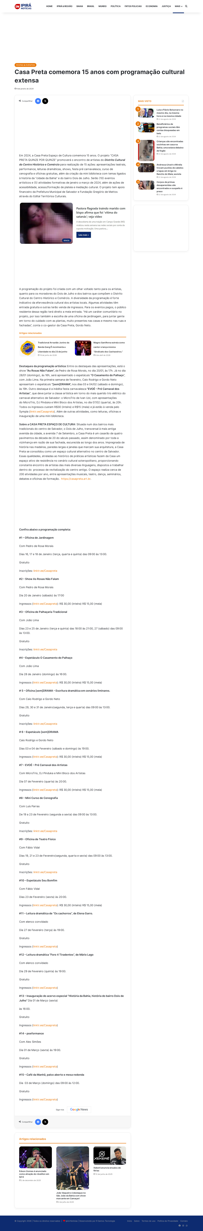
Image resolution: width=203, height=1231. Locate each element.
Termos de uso (148, 1221)
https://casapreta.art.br (76, 478)
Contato (184, 1221)
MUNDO (103, 6)
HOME (49, 6)
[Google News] (79, 1109)
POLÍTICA (116, 6)
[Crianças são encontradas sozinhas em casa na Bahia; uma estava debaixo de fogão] (146, 150)
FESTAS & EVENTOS (25, 65)
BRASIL (90, 6)
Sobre (137, 1221)
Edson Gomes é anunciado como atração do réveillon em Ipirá (34, 1174)
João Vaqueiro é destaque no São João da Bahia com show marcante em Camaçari (71, 1196)
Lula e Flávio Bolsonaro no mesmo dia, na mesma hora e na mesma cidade (170, 112)
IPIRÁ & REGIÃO (64, 6)
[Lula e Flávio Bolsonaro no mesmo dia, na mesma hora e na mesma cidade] (146, 113)
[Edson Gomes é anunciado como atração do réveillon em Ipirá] (35, 1157)
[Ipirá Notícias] (23, 6)
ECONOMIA (152, 6)
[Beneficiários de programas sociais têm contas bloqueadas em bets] (146, 127)
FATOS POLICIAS (133, 6)
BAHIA (80, 6)
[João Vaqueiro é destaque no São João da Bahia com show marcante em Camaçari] (72, 1168)
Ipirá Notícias (72, 1221)
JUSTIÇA (166, 6)
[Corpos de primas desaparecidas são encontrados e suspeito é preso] (146, 185)
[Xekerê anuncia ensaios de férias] (109, 1155)
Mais (177, 6)
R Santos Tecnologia (105, 1221)
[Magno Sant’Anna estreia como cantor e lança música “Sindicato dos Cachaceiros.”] (83, 348)
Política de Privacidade (168, 1221)
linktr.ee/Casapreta (42, 411)
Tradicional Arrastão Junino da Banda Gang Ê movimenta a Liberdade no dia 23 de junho (53, 347)
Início (129, 1221)
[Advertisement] (101, 36)
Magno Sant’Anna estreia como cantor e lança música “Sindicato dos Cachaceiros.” (109, 347)
